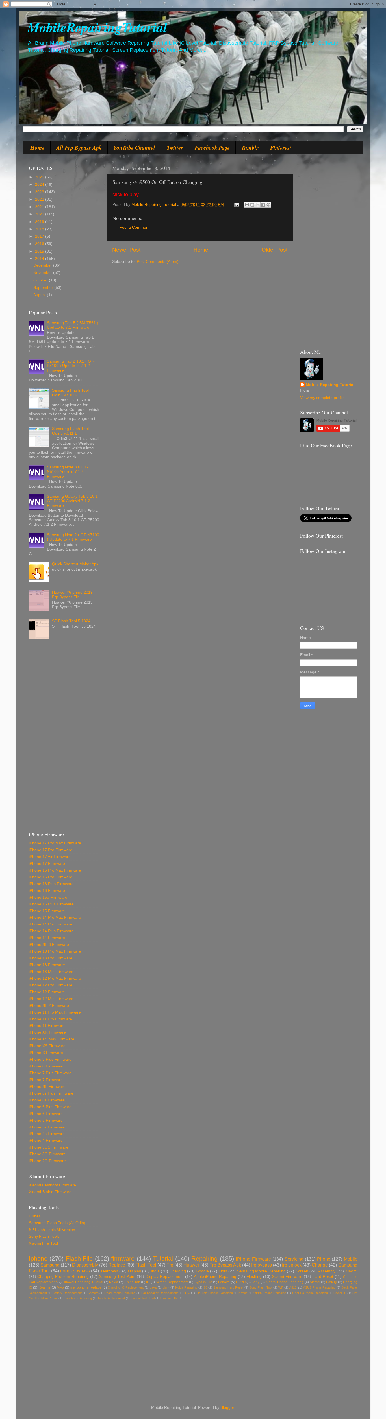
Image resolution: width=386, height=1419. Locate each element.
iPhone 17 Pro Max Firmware (55, 843)
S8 (205, 1287)
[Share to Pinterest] (268, 205)
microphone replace (85, 1287)
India (155, 1271)
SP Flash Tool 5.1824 (71, 621)
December (43, 265)
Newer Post (126, 250)
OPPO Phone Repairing (269, 1292)
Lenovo (224, 1282)
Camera (93, 1292)
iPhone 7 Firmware (46, 1080)
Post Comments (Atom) (158, 261)
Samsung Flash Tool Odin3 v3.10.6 (70, 392)
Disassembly (85, 1264)
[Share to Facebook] (263, 205)
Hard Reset (323, 1276)
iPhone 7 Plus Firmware (50, 1073)
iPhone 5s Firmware (47, 1127)
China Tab (132, 1282)
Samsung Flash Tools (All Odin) (57, 1223)
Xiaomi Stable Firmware (50, 1192)
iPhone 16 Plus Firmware (51, 884)
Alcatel (315, 1282)
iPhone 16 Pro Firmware (50, 877)
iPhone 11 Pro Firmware (50, 1019)
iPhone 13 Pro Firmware (50, 958)
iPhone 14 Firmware (47, 938)
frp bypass (261, 1264)
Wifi (280, 1287)
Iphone (38, 1258)
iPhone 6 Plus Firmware (50, 1107)
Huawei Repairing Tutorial (82, 1282)
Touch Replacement (111, 1298)
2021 (40, 207)
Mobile (350, 1258)
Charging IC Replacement (126, 1287)
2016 (40, 244)
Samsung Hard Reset (228, 1287)
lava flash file (169, 1298)
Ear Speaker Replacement (159, 1292)
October (41, 280)
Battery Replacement (67, 1292)
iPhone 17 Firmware (47, 863)
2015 (40, 251)
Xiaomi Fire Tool (43, 1243)
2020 (40, 214)
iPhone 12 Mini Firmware (51, 999)
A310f (293, 1287)
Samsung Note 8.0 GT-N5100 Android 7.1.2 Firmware (67, 471)
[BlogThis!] (252, 205)
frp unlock (292, 1264)
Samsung (50, 1264)
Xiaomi (351, 1271)
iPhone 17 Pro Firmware (50, 850)
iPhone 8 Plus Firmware (50, 1059)
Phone (323, 1258)
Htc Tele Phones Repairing (214, 1292)
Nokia (113, 1282)
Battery (331, 1282)
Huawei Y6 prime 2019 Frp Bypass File (72, 594)
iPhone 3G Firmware (47, 1154)
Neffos (243, 1292)
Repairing (204, 1258)
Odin (223, 1271)
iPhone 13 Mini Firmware (51, 972)
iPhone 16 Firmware (47, 890)
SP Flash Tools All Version (52, 1230)
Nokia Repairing (186, 1287)
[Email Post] (237, 204)
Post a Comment (134, 227)
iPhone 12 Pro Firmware (50, 985)
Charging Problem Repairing (63, 1276)
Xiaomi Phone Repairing (284, 1282)
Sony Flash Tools (44, 1236)
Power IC (339, 1292)
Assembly (326, 1271)
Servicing (294, 1258)
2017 (40, 236)
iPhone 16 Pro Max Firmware (55, 870)
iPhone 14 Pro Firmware (50, 924)
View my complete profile (322, 398)
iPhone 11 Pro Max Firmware (55, 1012)
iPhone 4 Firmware (46, 1140)
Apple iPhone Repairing (215, 1276)
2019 (40, 222)
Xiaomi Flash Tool (143, 1298)
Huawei (191, 1264)
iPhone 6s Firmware (47, 1100)
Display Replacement (165, 1276)
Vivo (60, 1287)
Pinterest (280, 147)
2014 (40, 259)
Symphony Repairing (77, 1298)
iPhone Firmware (253, 1258)
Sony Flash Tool (261, 1287)
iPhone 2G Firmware (47, 1161)
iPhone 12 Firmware (47, 992)
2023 (40, 192)
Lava (153, 1287)
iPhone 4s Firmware (47, 1134)
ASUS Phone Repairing (319, 1287)
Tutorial (163, 1258)
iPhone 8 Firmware (46, 1066)
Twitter (175, 147)
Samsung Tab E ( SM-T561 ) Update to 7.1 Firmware (72, 325)
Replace (116, 1264)
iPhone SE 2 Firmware (49, 1005)
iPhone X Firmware (46, 1053)
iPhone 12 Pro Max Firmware (55, 978)
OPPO (241, 1282)
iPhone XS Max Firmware (51, 1039)
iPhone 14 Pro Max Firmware (55, 917)
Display (134, 1271)
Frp (169, 1264)
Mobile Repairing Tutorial (330, 385)
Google (202, 1271)
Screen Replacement (172, 1282)
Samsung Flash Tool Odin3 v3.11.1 (70, 431)
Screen (302, 1271)
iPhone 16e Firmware (48, 897)
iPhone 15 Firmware (47, 911)
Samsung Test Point (117, 1276)
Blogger (227, 1407)
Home (37, 147)
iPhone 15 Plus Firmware (51, 904)
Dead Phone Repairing (119, 1292)
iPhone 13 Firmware (47, 965)
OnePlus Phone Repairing (310, 1292)
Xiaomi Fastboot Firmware (52, 1185)
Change (320, 1264)
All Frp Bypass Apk (79, 147)
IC (147, 1282)
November (43, 272)
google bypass (75, 1270)
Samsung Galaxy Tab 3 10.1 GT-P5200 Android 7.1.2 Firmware (72, 501)
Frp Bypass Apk (225, 1264)
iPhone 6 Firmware (46, 1114)
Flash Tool (145, 1264)
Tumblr (250, 147)
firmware (123, 1258)
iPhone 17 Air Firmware (50, 857)
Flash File (79, 1258)
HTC (187, 1292)
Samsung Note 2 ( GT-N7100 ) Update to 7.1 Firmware (73, 537)
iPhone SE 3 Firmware (49, 944)
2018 (40, 229)
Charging (178, 1271)
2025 (40, 177)
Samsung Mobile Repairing (261, 1271)
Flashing (254, 1276)
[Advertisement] (64, 737)
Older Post (274, 250)
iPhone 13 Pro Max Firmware (55, 951)
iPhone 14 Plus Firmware (51, 931)
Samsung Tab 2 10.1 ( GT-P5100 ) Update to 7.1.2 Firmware (71, 365)
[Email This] (247, 205)
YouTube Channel (134, 147)
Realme (44, 1287)
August (40, 295)
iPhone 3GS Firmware (48, 1147)
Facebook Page (212, 147)
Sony (255, 1282)
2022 (40, 199)
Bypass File (203, 1282)
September (43, 287)
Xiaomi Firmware (287, 1276)
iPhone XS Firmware (47, 1046)
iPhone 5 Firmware (46, 1120)
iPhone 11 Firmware (47, 1025)
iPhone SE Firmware (47, 1086)
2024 (40, 184)
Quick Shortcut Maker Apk (75, 564)
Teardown (109, 1271)
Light (166, 1287)
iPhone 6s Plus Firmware (51, 1093)
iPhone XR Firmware (47, 1032)
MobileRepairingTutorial (97, 27)
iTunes (35, 1216)
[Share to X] (258, 205)
